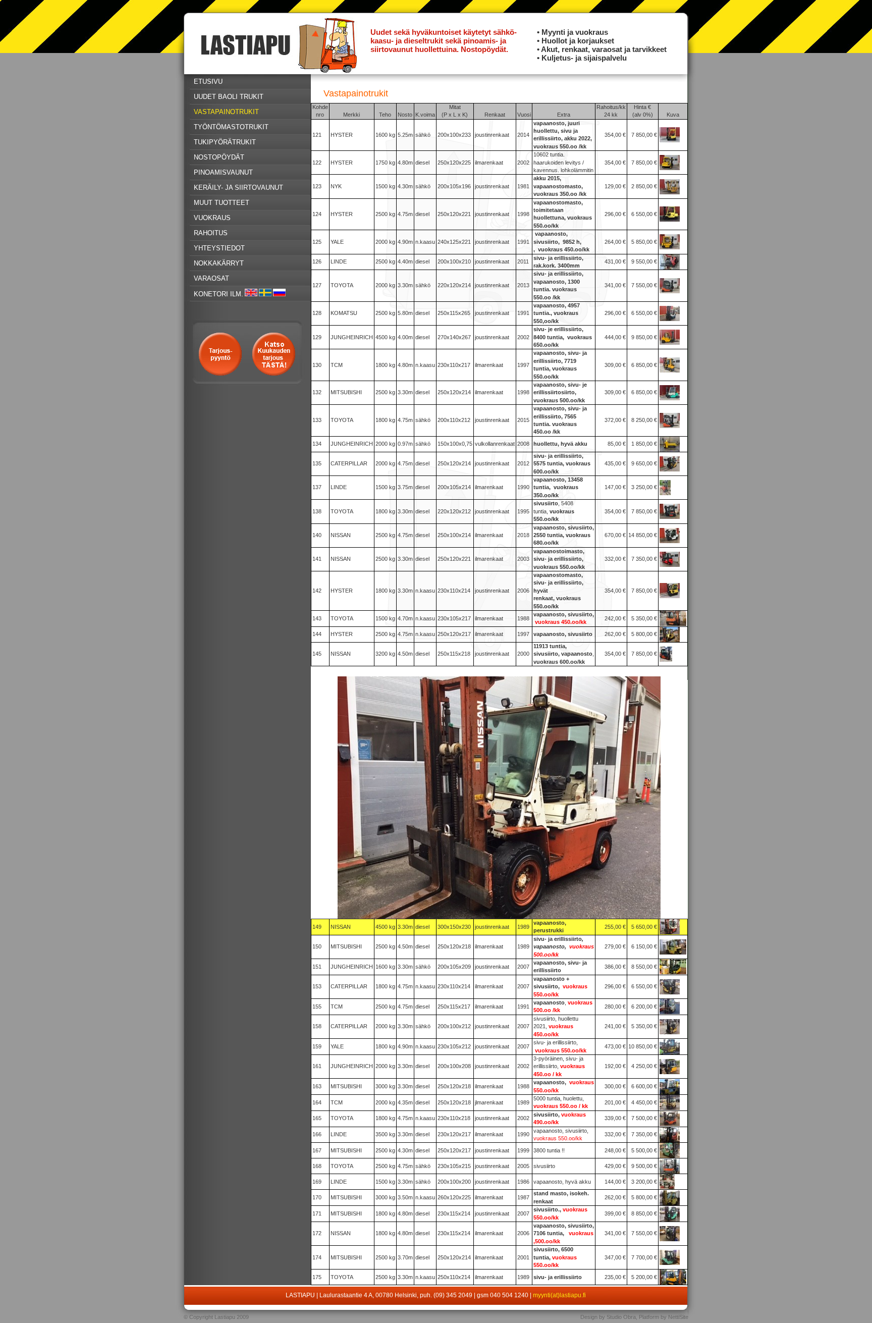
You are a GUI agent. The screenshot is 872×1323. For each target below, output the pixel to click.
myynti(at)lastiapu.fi (559, 1295)
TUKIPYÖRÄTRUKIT (225, 142)
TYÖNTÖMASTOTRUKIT (231, 127)
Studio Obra (621, 1317)
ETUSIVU (208, 81)
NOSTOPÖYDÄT (219, 157)
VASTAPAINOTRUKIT (226, 112)
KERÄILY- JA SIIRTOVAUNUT (238, 187)
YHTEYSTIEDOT (219, 248)
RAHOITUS (211, 233)
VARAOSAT (211, 278)
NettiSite (678, 1317)
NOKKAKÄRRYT (219, 263)
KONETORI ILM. (218, 294)
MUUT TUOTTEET (221, 202)
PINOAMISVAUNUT (223, 172)
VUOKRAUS (212, 218)
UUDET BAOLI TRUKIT (228, 96)
